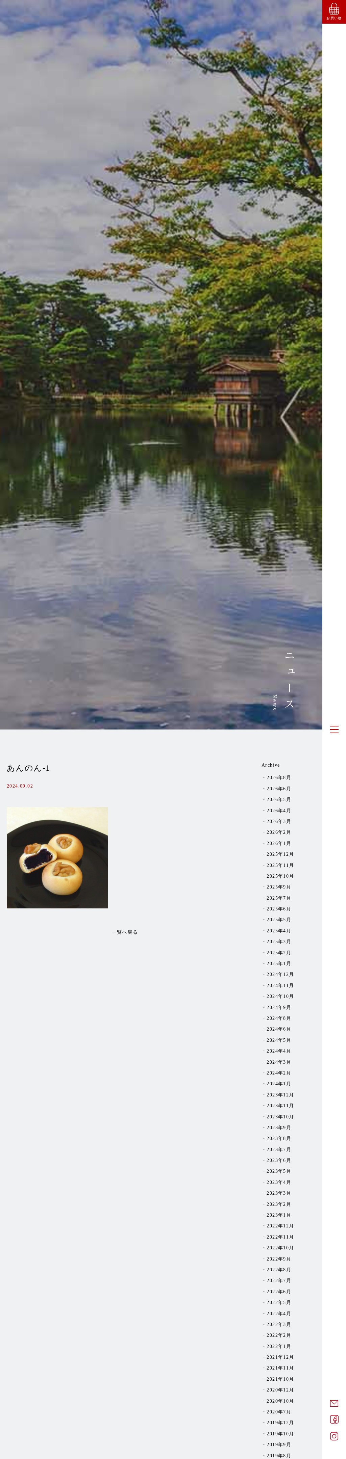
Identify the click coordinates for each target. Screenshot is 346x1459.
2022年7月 (279, 1280)
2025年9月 (279, 887)
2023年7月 (279, 1149)
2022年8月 (279, 1269)
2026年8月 (279, 777)
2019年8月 (279, 1455)
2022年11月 (280, 1237)
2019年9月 (279, 1444)
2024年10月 (280, 996)
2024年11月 (280, 985)
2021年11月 (280, 1368)
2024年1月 (279, 1083)
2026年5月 (279, 799)
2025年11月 (280, 865)
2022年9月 (279, 1259)
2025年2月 (279, 952)
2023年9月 (279, 1127)
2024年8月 (279, 1018)
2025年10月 (280, 876)
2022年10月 (280, 1247)
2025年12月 (280, 854)
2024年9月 (279, 1007)
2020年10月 (280, 1401)
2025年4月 (279, 930)
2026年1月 (279, 843)
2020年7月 (279, 1411)
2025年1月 (279, 963)
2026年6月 (279, 788)
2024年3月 (279, 1062)
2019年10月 (280, 1433)
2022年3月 (279, 1324)
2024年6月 (279, 1029)
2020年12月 (280, 1389)
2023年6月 (279, 1160)
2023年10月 (280, 1116)
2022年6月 (279, 1291)
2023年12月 (280, 1094)
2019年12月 (280, 1422)
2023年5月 (279, 1171)
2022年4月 (279, 1313)
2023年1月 (279, 1215)
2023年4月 (279, 1182)
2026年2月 (279, 832)
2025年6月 (279, 908)
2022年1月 (279, 1346)
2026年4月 (279, 810)
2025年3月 (279, 941)
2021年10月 (280, 1379)
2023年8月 (279, 1138)
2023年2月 (279, 1204)
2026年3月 (279, 821)
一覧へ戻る (125, 932)
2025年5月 (279, 919)
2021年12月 (280, 1357)
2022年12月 (280, 1225)
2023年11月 (280, 1105)
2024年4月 (279, 1051)
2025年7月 (279, 898)
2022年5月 (279, 1302)
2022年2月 (279, 1335)
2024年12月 (280, 974)
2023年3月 (279, 1193)
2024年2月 (279, 1073)
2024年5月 (279, 1040)
